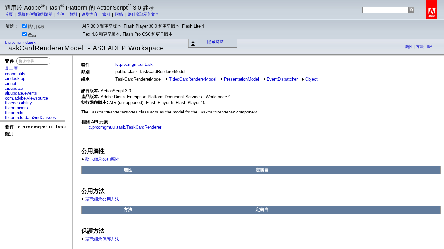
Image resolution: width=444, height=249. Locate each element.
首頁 (9, 14)
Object (311, 79)
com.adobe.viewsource (26, 98)
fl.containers (16, 107)
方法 (420, 46)
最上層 (11, 68)
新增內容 (90, 14)
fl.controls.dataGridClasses (30, 117)
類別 (73, 14)
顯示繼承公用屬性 (101, 159)
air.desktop (15, 78)
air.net (10, 83)
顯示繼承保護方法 (101, 239)
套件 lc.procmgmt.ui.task (35, 126)
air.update (14, 88)
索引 (106, 14)
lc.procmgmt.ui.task (21, 42)
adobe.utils (15, 73)
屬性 (409, 46)
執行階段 (36, 26)
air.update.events (21, 93)
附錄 (119, 14)
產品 (32, 34)
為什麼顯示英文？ (143, 14)
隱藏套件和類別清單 (35, 14)
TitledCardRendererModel (192, 79)
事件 (430, 46)
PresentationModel (241, 79)
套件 (61, 14)
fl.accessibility (18, 103)
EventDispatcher (282, 79)
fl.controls (14, 112)
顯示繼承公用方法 (101, 199)
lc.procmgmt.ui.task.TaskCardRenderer (124, 127)
